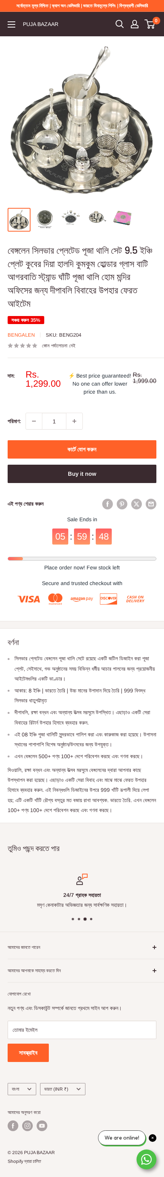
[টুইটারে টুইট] (136, 503)
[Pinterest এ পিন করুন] (122, 503)
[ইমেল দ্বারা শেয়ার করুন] (151, 503)
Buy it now (82, 473)
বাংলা (15, 1089)
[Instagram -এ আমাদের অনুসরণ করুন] (27, 1125)
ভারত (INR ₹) (56, 1089)
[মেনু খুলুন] (11, 24)
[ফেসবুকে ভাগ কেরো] (107, 503)
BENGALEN (21, 335)
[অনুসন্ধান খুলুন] (120, 24)
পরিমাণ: (14, 421)
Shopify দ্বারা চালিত (24, 1161)
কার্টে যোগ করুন (82, 449)
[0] (150, 24)
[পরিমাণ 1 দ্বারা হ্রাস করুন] (34, 421)
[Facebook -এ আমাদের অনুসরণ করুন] (13, 1125)
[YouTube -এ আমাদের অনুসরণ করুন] (42, 1125)
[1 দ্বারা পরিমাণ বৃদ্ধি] (74, 421)
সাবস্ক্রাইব (28, 1052)
